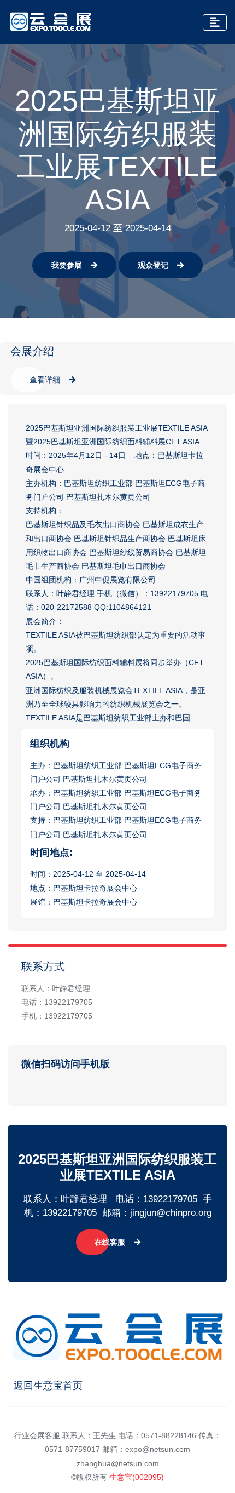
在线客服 (110, 1242)
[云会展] (50, 22)
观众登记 (153, 265)
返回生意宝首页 (48, 1385)
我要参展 (66, 265)
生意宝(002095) (136, 1477)
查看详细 (45, 379)
